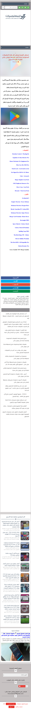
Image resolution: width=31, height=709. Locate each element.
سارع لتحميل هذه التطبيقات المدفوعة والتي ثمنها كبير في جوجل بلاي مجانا (16, 369)
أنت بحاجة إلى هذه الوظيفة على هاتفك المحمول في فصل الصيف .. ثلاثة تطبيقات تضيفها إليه (16, 316)
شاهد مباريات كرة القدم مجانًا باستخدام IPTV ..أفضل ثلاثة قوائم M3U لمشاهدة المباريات (11, 586)
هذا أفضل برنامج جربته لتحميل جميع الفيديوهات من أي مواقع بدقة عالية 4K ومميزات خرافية (11, 596)
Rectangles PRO (24, 220)
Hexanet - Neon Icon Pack (22, 190)
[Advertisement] (15, 31)
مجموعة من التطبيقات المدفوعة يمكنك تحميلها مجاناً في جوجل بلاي (17, 357)
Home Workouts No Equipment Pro (19, 161)
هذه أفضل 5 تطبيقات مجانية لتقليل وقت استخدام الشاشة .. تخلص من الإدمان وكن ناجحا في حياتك (16, 332)
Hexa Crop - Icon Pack (23, 187)
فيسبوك (15, 278)
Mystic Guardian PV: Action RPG (20, 209)
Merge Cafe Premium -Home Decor (19, 216)
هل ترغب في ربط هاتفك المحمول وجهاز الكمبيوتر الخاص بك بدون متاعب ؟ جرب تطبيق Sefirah (17, 388)
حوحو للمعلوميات (11, 704)
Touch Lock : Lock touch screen (20, 168)
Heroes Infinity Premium (22, 238)
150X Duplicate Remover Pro (21, 183)
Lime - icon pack (24, 176)
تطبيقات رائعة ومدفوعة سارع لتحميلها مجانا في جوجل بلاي (16, 345)
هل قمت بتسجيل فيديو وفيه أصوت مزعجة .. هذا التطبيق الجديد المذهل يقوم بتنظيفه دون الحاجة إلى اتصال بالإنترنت (15, 635)
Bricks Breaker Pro (23, 246)
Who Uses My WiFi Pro (22, 165)
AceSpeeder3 (25, 198)
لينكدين (15, 288)
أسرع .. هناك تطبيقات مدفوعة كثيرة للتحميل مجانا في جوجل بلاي (16, 375)
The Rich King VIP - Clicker (21, 235)
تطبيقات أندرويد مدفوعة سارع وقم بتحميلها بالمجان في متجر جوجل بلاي (16, 381)
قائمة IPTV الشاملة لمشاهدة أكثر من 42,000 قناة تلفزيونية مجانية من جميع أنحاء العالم (11, 544)
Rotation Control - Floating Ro (20, 154)
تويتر (14, 281)
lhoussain (15, 62)
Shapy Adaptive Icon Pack (22, 179)
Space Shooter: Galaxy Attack (21, 224)
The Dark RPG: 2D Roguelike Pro (19, 242)
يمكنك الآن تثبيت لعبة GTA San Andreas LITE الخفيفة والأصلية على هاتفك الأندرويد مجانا (11, 575)
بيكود (10, 706)
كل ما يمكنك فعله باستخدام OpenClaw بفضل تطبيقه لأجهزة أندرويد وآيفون (17, 401)
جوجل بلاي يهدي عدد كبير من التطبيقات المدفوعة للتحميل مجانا (17, 351)
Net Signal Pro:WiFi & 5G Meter (20, 172)
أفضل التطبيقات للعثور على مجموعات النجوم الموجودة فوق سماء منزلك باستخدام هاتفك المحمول (15, 414)
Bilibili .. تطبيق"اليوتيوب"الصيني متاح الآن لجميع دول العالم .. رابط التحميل (16, 395)
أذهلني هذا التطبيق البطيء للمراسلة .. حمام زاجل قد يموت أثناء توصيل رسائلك (16, 407)
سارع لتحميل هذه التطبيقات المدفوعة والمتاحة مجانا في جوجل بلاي (17, 339)
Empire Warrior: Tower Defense (20, 201)
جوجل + (15, 284)
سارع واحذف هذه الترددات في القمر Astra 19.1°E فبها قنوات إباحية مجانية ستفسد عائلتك (11, 607)
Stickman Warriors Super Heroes (20, 213)
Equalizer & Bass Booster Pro (21, 157)
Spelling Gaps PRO (24, 231)
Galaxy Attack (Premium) (22, 227)
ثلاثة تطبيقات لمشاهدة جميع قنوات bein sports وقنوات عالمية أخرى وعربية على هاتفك (11, 617)
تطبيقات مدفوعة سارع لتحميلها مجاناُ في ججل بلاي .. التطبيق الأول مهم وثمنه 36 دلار (16, 363)
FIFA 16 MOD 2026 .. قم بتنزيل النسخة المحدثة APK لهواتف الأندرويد (11, 534)
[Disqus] (15, 443)
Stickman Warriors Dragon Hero (20, 205)
